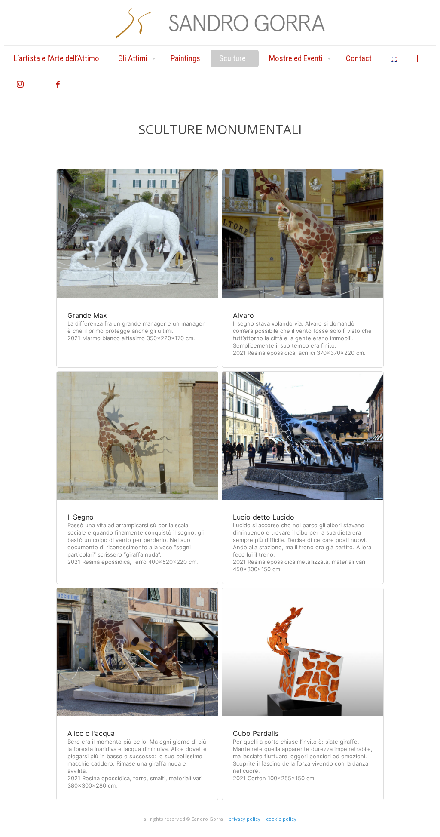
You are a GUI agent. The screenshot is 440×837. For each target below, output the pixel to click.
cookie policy (281, 818)
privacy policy (244, 818)
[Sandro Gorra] (220, 22)
